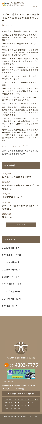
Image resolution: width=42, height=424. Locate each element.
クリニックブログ (20, 146)
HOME (5, 146)
